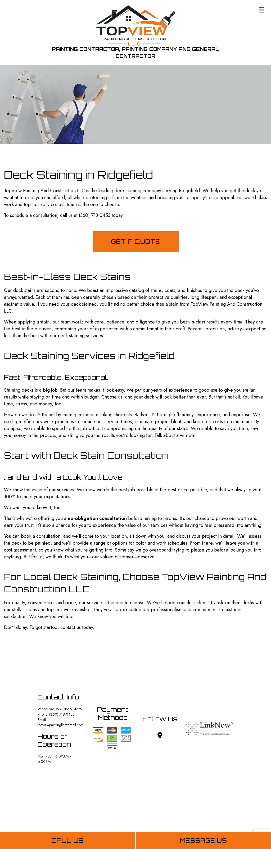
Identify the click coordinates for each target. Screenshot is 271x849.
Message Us (203, 840)
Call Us (68, 840)
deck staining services (80, 335)
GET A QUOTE (135, 241)
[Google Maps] (160, 736)
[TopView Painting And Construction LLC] (135, 25)
